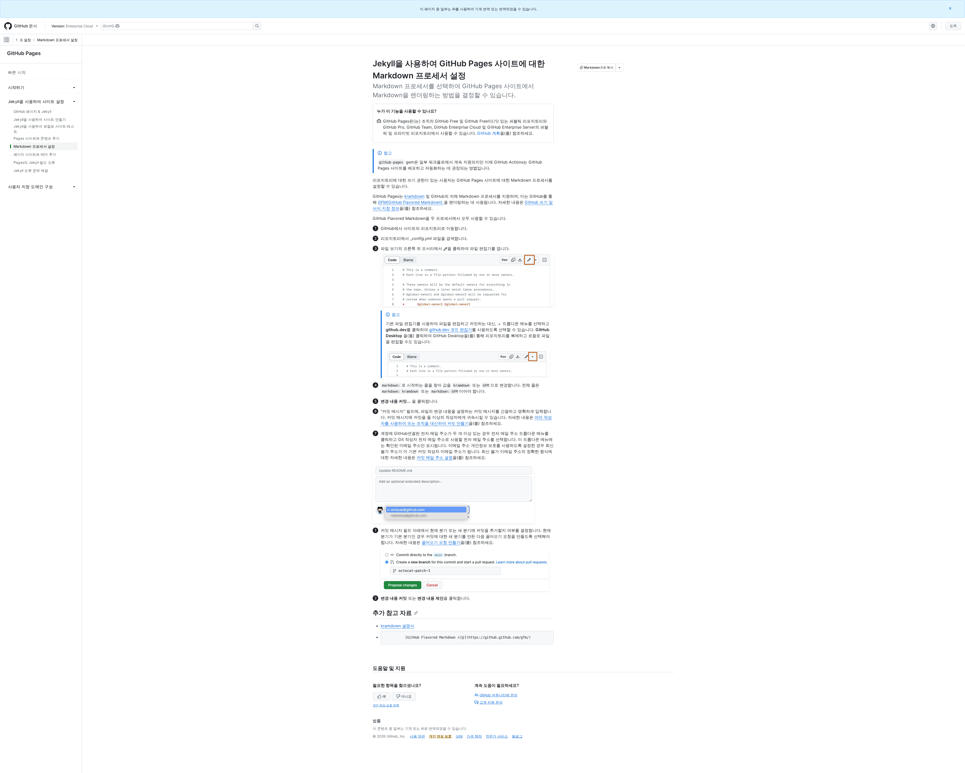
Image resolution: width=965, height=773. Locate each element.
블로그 (517, 736)
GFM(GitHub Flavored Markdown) (411, 202)
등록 (953, 26)
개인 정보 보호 (440, 736)
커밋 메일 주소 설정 (435, 457)
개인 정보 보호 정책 (386, 705)
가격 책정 (474, 736)
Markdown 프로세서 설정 (57, 40)
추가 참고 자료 (392, 612)
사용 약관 (417, 736)
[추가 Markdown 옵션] (619, 68)
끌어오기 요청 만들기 (441, 542)
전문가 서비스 (497, 736)
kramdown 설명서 (397, 625)
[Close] (951, 8)
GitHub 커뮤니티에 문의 (498, 695)
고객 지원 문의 (491, 702)
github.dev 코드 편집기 (450, 329)
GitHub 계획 (488, 133)
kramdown (414, 196)
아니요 (406, 696)
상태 (459, 736)
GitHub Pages (24, 53)
